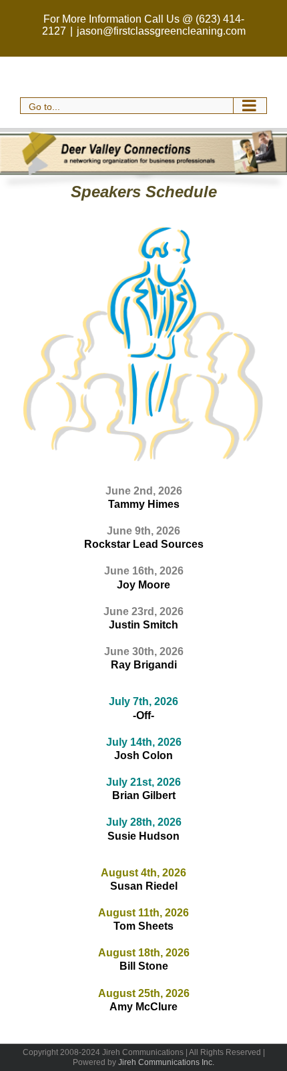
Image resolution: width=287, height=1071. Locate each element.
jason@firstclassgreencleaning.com (161, 31)
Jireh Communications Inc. (166, 1062)
